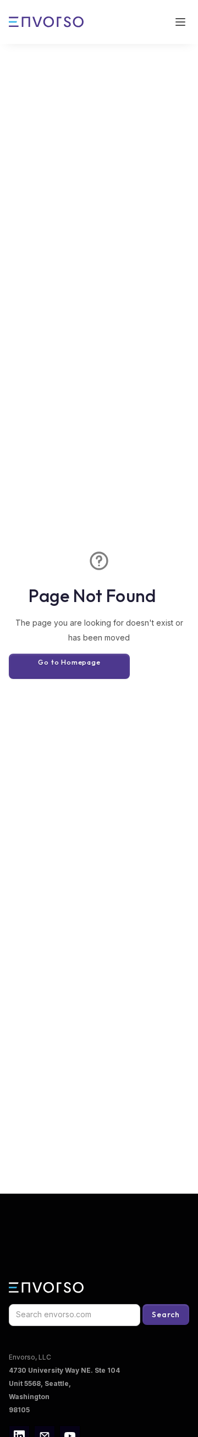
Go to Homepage (69, 662)
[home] (47, 22)
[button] (180, 22)
